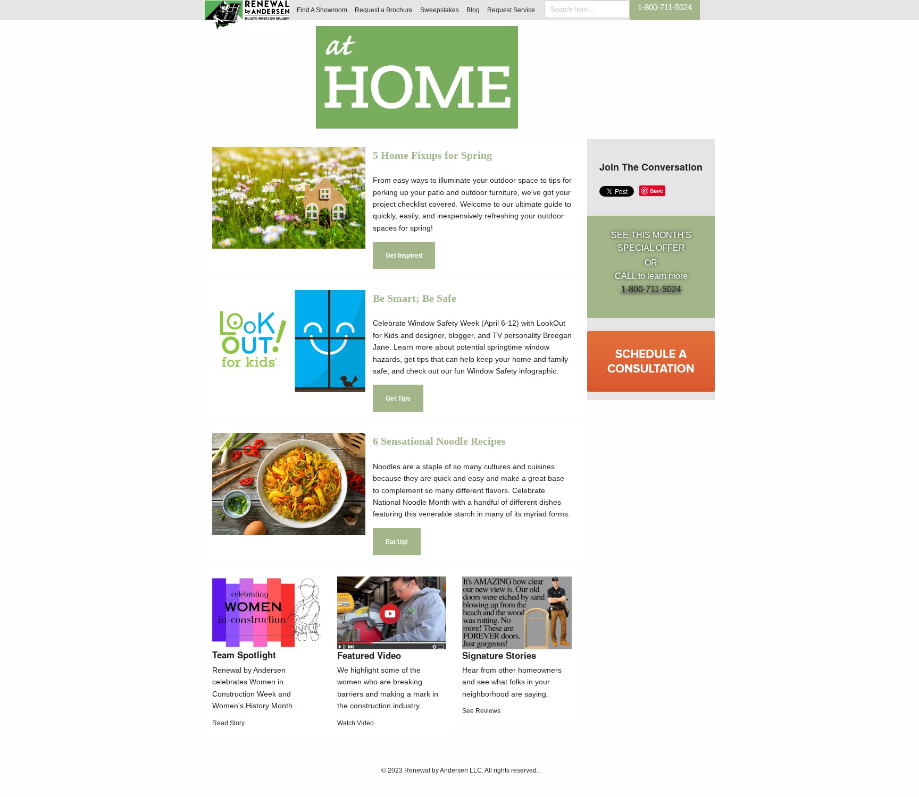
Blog (473, 10)
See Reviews (481, 711)
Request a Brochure (384, 10)
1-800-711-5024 (665, 7)
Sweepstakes (439, 10)
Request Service (511, 10)
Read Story (228, 723)
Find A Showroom (322, 10)
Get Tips (398, 398)
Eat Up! (397, 542)
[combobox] (587, 9)
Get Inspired (404, 255)
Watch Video (355, 723)
